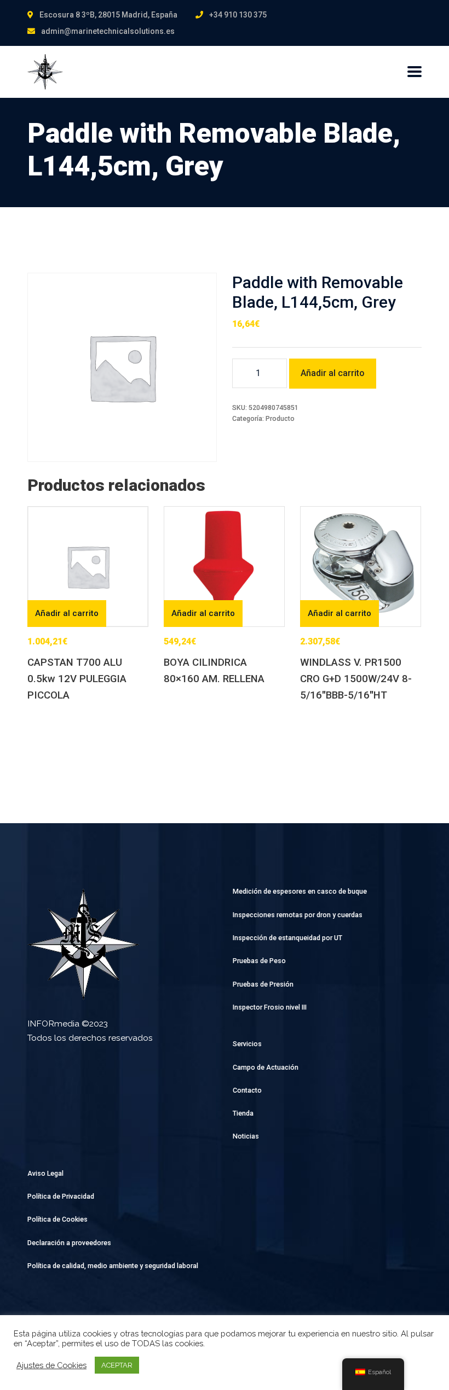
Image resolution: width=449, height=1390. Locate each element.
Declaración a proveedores (69, 1243)
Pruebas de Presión (263, 984)
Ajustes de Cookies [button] (51, 1365)
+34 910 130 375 (238, 14)
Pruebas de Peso (259, 961)
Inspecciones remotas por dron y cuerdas (297, 915)
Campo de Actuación (265, 1067)
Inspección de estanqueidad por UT (287, 938)
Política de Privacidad (60, 1196)
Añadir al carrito (333, 373)
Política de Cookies (57, 1219)
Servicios (247, 1044)
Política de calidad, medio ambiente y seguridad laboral (112, 1266)
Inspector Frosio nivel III (270, 1007)
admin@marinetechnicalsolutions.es (108, 31)
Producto (280, 418)
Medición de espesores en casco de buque (300, 891)
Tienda (243, 1113)
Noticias (246, 1136)
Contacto (247, 1090)
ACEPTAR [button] (117, 1365)
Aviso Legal (45, 1173)
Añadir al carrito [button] (67, 613)
